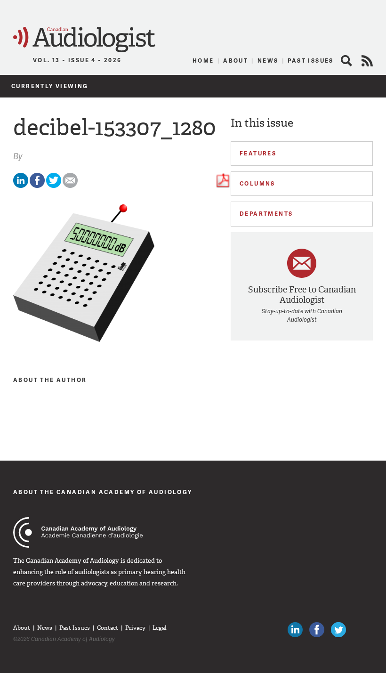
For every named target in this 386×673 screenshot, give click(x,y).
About (235, 61)
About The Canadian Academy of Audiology (103, 492)
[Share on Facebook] (37, 185)
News (268, 61)
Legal (160, 628)
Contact (107, 628)
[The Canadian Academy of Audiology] (78, 532)
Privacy (135, 628)
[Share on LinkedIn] (20, 185)
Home (203, 61)
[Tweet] (53, 185)
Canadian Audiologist (84, 40)
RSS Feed (367, 60)
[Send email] (70, 185)
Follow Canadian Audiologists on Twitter (338, 629)
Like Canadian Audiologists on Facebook (316, 629)
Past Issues (310, 61)
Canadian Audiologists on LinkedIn (295, 629)
